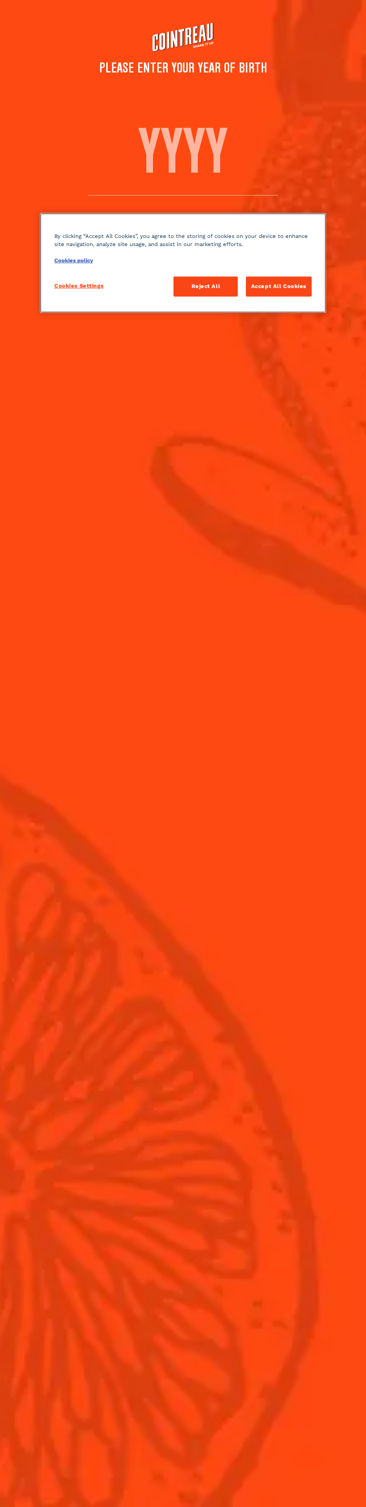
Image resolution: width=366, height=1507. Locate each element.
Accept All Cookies (278, 286)
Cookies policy (73, 260)
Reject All (206, 286)
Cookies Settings (78, 285)
